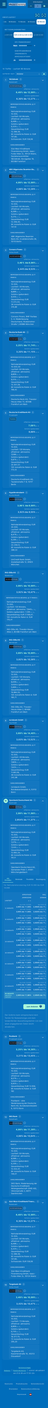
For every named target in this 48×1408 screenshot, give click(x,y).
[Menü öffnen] (3, 4)
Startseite (9, 1384)
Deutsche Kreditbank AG (19, 412)
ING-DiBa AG (10, 572)
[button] (24, 121)
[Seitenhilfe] (44, 6)
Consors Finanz (16, 249)
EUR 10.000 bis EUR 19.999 (23, 35)
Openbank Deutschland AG (20, 800)
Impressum (21, 1394)
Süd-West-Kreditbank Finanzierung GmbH (22, 1201)
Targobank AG (15, 1284)
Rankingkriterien (19, 1370)
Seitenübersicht (37, 1384)
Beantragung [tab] (40, 879)
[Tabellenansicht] (31, 6)
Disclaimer (13, 1389)
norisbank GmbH (16, 720)
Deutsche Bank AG (17, 332)
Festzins (12, 419)
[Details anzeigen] (42, 80)
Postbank (13, 1036)
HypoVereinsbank (16, 492)
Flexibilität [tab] (29, 879)
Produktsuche (22, 1384)
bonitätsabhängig (16, 86)
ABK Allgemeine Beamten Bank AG (22, 169)
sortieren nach (8, 74)
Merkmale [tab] (18, 879)
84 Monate (31, 21)
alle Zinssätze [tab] (8, 879)
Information (38, 2)
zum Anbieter (34, 1006)
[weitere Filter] (37, 15)
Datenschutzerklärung (30, 1389)
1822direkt (13, 79)
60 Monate (12, 21)
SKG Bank (13, 1116)
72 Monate (21, 21)
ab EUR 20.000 (38, 35)
